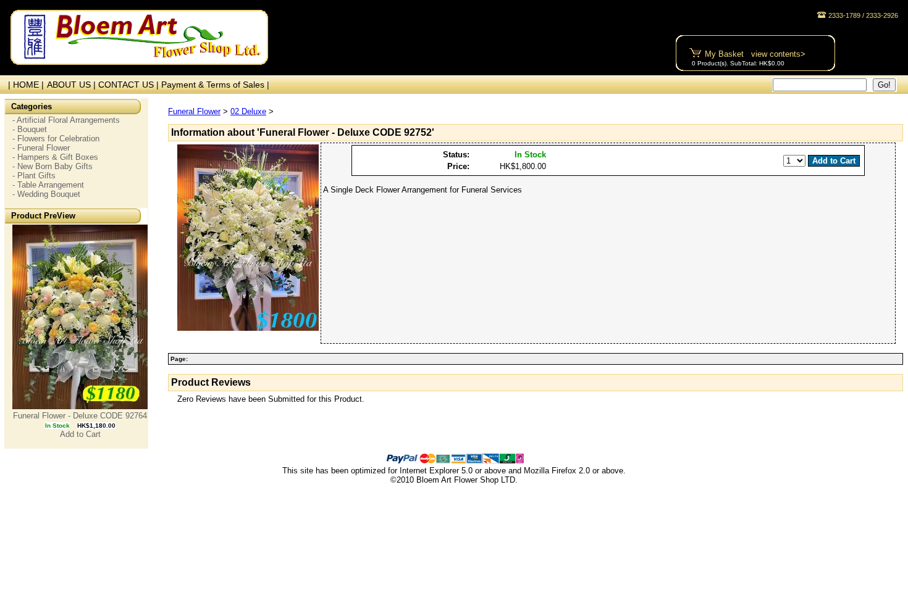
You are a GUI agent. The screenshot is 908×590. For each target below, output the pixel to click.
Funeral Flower (194, 111)
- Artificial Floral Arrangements (66, 120)
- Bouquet (29, 129)
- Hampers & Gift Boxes (55, 157)
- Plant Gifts (34, 175)
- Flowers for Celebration (55, 138)
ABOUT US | (72, 84)
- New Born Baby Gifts (52, 166)
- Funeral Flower (41, 147)
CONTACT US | (129, 84)
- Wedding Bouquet (46, 194)
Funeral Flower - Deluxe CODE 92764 (80, 415)
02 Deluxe (248, 111)
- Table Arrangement (48, 184)
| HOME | (23, 84)
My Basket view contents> (755, 54)
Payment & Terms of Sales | (215, 84)
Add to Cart (80, 434)
